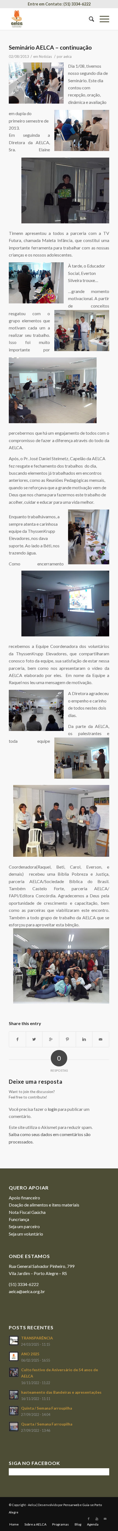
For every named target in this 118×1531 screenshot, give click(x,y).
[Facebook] (89, 1519)
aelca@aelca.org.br (27, 1291)
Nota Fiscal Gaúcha (27, 1212)
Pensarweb (71, 1505)
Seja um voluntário (26, 1233)
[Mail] (105, 1519)
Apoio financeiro (24, 1197)
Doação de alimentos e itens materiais (44, 1204)
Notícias (45, 56)
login (52, 1109)
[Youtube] (97, 1519)
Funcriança (19, 1219)
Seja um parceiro (24, 1226)
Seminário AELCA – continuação (50, 47)
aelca (67, 56)
